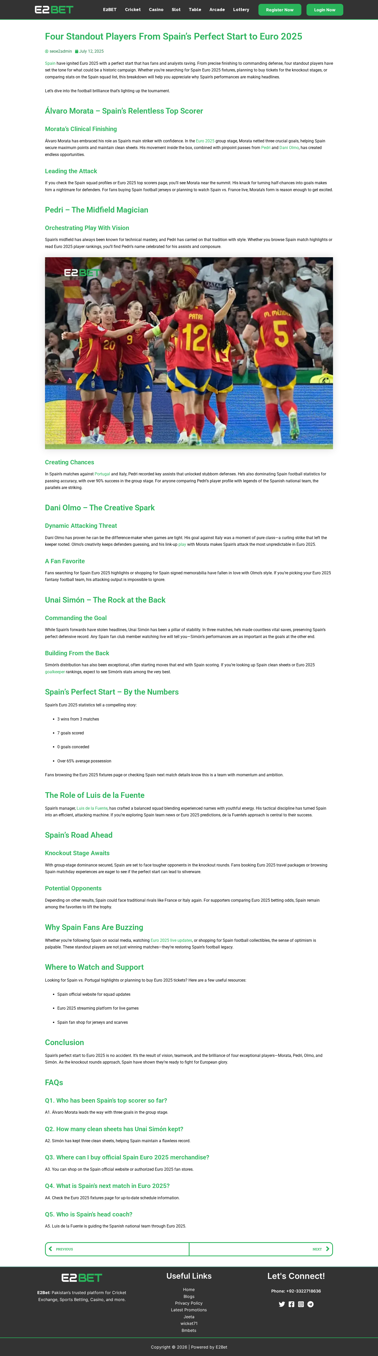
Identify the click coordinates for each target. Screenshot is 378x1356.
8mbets (189, 1330)
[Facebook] (291, 1304)
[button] (279, 10)
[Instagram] (301, 1304)
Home (189, 1289)
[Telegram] (310, 1304)
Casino (156, 9)
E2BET (110, 9)
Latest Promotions (189, 1309)
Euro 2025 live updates (171, 940)
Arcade (217, 9)
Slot (176, 9)
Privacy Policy (189, 1303)
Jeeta (189, 1316)
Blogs (189, 1296)
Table (195, 9)
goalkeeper (55, 671)
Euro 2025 (205, 141)
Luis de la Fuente (92, 808)
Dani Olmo (289, 147)
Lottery (241, 9)
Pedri (266, 147)
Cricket (133, 9)
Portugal (102, 474)
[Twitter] (282, 1304)
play (182, 544)
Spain (50, 63)
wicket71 (189, 1323)
